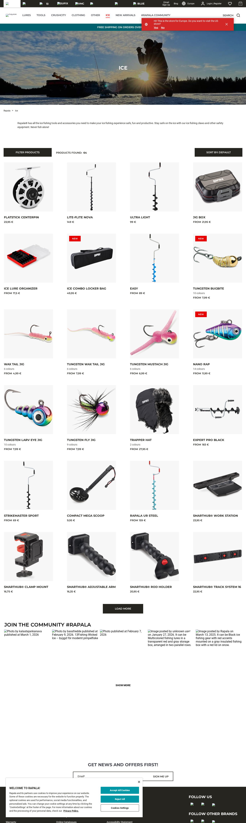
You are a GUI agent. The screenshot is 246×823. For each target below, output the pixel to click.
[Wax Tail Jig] (28, 333)
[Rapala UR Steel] (154, 485)
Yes (156, 27)
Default (218, 152)
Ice (123, 68)
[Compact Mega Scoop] (91, 485)
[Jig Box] (217, 186)
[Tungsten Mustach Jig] (154, 333)
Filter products (28, 152)
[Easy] (154, 258)
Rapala (7, 110)
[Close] (139, 782)
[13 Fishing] (45, 3)
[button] (238, 15)
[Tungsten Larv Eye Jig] (28, 409)
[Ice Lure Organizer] (28, 258)
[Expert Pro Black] (217, 409)
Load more (123, 608)
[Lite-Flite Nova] (91, 186)
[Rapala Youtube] (214, 810)
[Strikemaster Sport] (28, 485)
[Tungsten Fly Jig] (91, 409)
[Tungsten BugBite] (217, 258)
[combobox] (218, 152)
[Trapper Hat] (154, 409)
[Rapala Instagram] (204, 809)
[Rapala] (12, 3)
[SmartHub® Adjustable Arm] (91, 556)
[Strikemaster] (100, 3)
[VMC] (79, 3)
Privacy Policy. (71, 810)
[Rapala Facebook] (193, 809)
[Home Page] (11, 15)
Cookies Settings (120, 808)
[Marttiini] (122, 3)
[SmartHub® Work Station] (217, 485)
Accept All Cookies (120, 790)
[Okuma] (29, 3)
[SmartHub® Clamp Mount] (28, 556)
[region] (74, 797)
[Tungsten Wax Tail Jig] (91, 333)
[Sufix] (62, 3)
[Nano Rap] (217, 333)
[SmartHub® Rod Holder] (154, 556)
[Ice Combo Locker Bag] (91, 258)
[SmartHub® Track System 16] (217, 556)
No (163, 27)
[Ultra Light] (154, 186)
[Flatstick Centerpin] (28, 186)
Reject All (120, 799)
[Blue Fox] (139, 3)
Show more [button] (123, 685)
